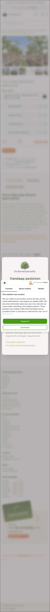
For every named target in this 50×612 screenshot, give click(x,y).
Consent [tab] (8, 289)
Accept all (25, 321)
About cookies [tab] (25, 289)
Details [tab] (41, 289)
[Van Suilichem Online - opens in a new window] (38, 283)
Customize (25, 327)
